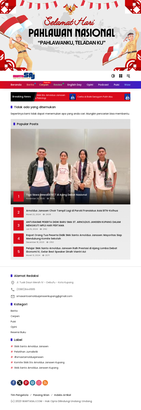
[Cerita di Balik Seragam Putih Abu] (65, 97)
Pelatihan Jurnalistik (26, 351)
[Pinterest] (26, 383)
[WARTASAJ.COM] (23, 75)
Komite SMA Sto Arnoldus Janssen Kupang (39, 362)
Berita (14, 311)
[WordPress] (32, 383)
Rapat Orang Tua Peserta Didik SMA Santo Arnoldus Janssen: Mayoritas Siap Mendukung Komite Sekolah (74, 237)
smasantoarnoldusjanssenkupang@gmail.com (44, 296)
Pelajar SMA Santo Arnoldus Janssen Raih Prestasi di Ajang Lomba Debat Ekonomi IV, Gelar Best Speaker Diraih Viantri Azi (71, 250)
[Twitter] (20, 383)
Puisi (13, 321)
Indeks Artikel (62, 395)
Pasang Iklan (41, 395)
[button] (113, 76)
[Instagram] (39, 383)
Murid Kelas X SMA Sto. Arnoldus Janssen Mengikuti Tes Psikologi (36, 97)
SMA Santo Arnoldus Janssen (31, 346)
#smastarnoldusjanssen (29, 357)
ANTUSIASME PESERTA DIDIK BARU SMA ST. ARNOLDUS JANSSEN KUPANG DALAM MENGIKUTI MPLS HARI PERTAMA (73, 223)
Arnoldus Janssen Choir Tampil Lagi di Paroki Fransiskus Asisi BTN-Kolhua (72, 210)
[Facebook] (13, 383)
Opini (14, 327)
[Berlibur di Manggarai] (120, 97)
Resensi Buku (18, 332)
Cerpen (15, 316)
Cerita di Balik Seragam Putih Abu (88, 96)
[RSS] (45, 383)
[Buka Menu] (121, 76)
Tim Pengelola (19, 395)
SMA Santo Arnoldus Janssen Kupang (36, 367)
